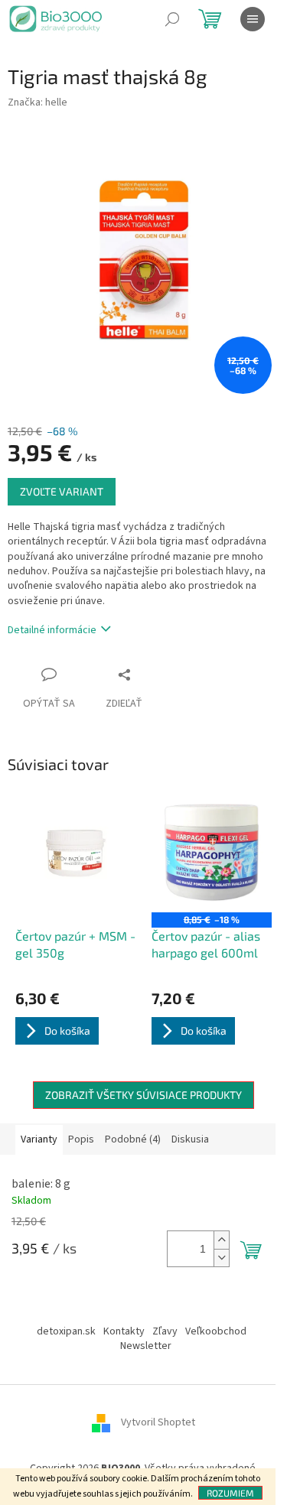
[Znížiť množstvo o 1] (221, 1257)
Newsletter (145, 1346)
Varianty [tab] (39, 1139)
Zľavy (165, 1331)
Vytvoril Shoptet (158, 1422)
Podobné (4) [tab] (133, 1139)
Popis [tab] (81, 1139)
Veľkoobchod (215, 1331)
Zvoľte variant (61, 491)
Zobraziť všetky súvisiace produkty (143, 1094)
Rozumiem (230, 1492)
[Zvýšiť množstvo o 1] (221, 1240)
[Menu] (252, 19)
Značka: (37, 102)
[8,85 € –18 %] (212, 852)
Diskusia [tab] (190, 1139)
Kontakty (124, 1331)
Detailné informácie (52, 630)
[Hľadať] (172, 19)
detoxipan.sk (66, 1331)
